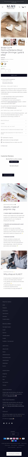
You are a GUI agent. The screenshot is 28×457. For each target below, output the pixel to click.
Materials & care (6, 354)
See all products (8, 175)
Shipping (2, 59)
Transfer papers (6, 335)
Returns (4, 376)
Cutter (4, 329)
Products (5, 307)
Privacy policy (7, 445)
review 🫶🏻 (11, 418)
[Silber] (5, 64)
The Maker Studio (7, 326)
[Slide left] (1, 42)
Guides (4, 338)
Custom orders (6, 319)
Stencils (4, 332)
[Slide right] (26, 42)
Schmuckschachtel (12, 101)
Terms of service (14, 445)
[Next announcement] (25, 2)
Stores (4, 351)
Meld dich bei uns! (11, 107)
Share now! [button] (4, 145)
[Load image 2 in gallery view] (14, 42)
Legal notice (19, 447)
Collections (5, 310)
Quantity (3, 68)
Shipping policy (21, 445)
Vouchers (5, 316)
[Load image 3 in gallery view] (21, 42)
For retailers (5, 382)
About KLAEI (5, 348)
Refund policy (24, 443)
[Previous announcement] (2, 2)
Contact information (11, 447)
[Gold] (2, 64)
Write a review (14, 161)
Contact (4, 385)
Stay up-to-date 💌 (12, 395)
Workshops (5, 363)
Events (4, 366)
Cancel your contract (14, 453)
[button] (2, 7)
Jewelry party (6, 360)
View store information (7, 82)
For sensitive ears (6, 357)
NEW (4, 305)
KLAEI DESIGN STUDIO (8, 443)
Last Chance (5, 313)
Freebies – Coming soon (8, 341)
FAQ (4, 379)
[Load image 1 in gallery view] (6, 42)
